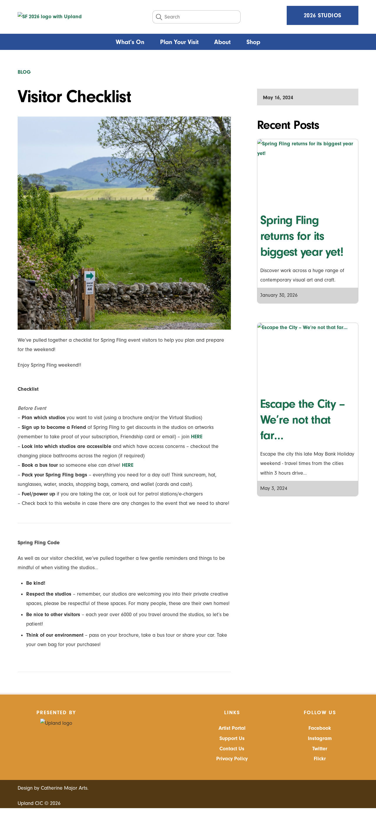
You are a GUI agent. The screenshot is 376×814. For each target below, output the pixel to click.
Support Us (232, 738)
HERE (196, 437)
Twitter (319, 749)
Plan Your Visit (179, 41)
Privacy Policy (232, 759)
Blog (24, 72)
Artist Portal (232, 728)
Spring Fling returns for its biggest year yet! (301, 236)
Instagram (320, 738)
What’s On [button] (130, 41)
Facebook (319, 728)
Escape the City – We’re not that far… (302, 419)
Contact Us (231, 749)
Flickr (320, 759)
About (222, 41)
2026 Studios (322, 15)
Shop (253, 41)
